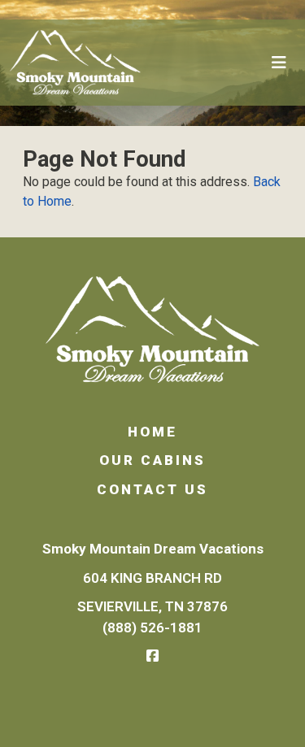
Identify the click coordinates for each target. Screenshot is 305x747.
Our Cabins (152, 460)
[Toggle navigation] (279, 62)
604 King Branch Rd (152, 578)
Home (152, 431)
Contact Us (152, 489)
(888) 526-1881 (152, 627)
